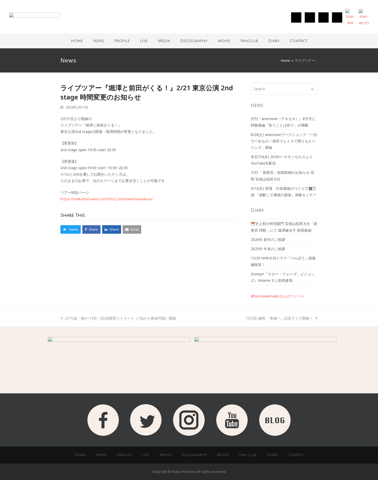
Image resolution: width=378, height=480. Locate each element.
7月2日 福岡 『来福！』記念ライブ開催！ (279, 318)
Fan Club (248, 455)
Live (144, 41)
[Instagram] (296, 17)
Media (164, 41)
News (98, 41)
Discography (194, 41)
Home (77, 41)
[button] (70, 229)
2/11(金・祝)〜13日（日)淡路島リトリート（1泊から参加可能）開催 (120, 318)
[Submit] (312, 89)
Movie (224, 41)
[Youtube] (337, 17)
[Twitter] (310, 17)
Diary (274, 41)
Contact (298, 41)
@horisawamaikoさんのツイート (278, 296)
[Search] (284, 89)
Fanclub (249, 41)
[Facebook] (323, 17)
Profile (122, 41)
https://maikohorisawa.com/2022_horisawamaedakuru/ (106, 198)
